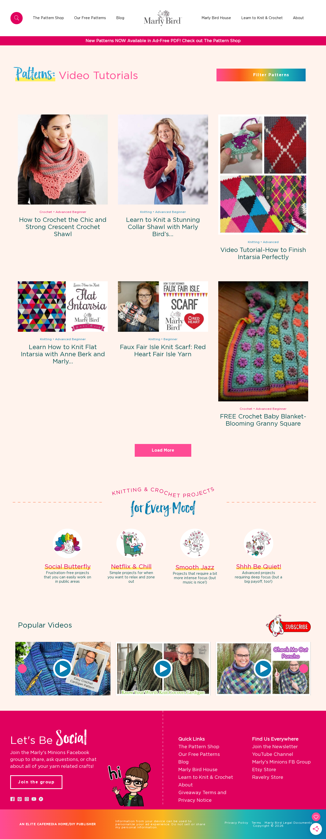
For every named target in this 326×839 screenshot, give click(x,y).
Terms (256, 822)
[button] (63, 668)
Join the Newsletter (275, 747)
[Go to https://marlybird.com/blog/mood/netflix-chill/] (131, 556)
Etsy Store (264, 770)
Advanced (271, 242)
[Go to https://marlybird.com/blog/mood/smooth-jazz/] (195, 557)
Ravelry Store (267, 777)
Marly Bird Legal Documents (288, 822)
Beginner (171, 339)
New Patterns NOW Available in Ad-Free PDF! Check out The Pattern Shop (163, 41)
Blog (183, 762)
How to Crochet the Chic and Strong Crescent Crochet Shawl (62, 227)
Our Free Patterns (199, 754)
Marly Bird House (198, 770)
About (185, 785)
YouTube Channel (272, 754)
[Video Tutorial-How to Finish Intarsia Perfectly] (263, 233)
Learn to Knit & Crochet (205, 777)
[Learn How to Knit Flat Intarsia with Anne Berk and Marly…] (63, 331)
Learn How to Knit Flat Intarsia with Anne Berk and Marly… (63, 354)
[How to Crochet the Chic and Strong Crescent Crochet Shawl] (63, 203)
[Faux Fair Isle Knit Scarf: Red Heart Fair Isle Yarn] (163, 331)
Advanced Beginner (71, 211)
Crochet (45, 211)
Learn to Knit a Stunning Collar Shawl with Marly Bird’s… (163, 227)
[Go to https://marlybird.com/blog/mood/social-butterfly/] (67, 556)
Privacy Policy (236, 822)
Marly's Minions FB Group (281, 762)
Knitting (146, 211)
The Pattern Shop (198, 747)
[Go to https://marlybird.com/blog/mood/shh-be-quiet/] (258, 556)
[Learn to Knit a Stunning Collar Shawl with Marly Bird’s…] (163, 203)
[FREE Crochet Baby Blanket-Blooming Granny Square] (263, 400)
